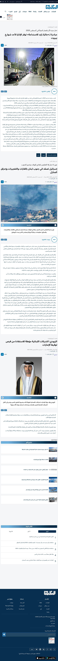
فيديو (15, 11)
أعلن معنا (22, 603)
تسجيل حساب (12, 1)
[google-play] (51, 658)
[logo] (52, 7)
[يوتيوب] (0, 1)
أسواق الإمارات (51, 27)
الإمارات (53, 11)
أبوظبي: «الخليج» (46, 91)
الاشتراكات (21, 606)
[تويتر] (5, 1)
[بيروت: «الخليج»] (54, 239)
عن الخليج (52, 621)
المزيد (10, 11)
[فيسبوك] (7, 1)
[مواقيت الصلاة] (1, 17)
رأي (20, 11)
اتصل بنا (53, 623)
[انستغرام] (3, 1)
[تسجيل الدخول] (21, 1)
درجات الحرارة (32, 1)
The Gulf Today (9, 606)
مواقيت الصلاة (38, 1)
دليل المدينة (21, 609)
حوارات (11, 603)
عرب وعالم (47, 11)
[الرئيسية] (50, 595)
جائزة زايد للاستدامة (52, 155)
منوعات (24, 11)
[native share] (2, 45)
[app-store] (40, 658)
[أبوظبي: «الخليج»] (54, 91)
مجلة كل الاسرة (9, 609)
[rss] (44, 649)
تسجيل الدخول (18, 1)
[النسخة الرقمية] (10, 17)
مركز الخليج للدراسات (50, 626)
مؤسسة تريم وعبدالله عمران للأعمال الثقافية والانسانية (45, 617)
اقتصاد (40, 11)
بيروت (43, 155)
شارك (5, 45)
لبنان (38, 155)
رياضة (34, 11)
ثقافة (30, 11)
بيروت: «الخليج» (46, 239)
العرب (51, 161)
